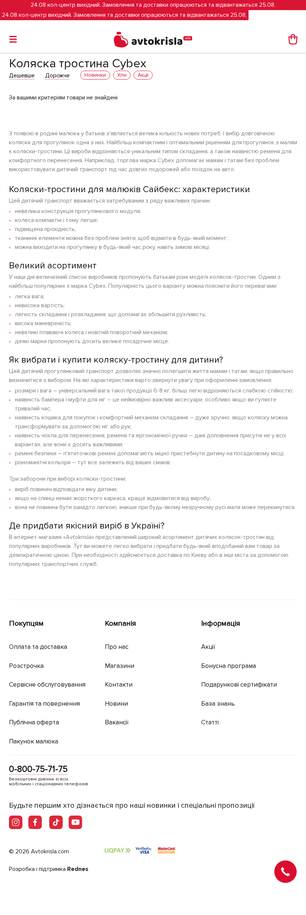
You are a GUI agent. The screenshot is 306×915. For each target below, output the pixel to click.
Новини (116, 704)
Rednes (77, 869)
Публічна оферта (34, 722)
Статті (210, 722)
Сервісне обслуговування (47, 684)
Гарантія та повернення (44, 704)
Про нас (116, 647)
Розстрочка (26, 666)
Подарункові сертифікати (239, 684)
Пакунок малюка (33, 741)
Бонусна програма (228, 666)
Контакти (118, 684)
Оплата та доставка (38, 647)
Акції (208, 647)
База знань (218, 704)
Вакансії (117, 722)
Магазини (119, 666)
